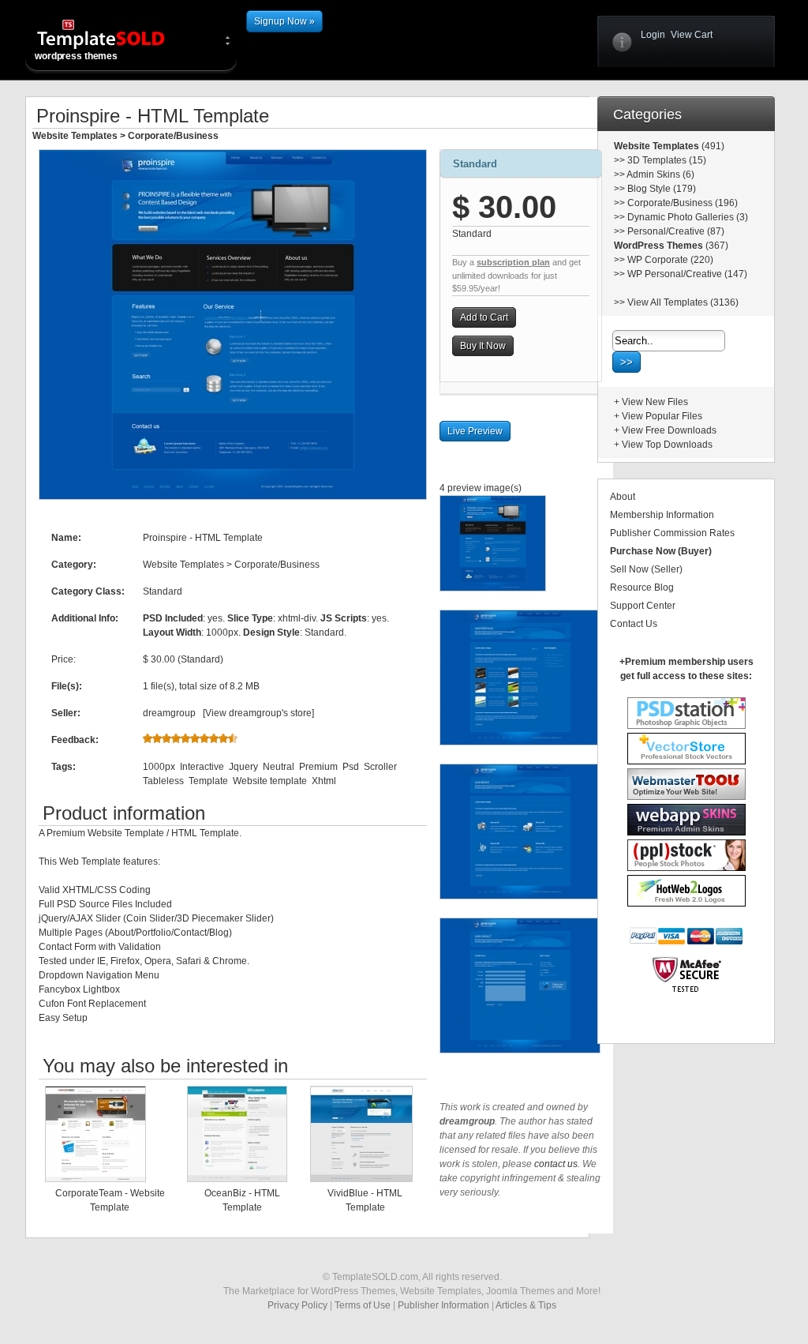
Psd (350, 766)
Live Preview (475, 431)
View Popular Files (662, 416)
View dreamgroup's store (258, 713)
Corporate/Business (173, 135)
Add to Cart (484, 317)
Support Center (642, 605)
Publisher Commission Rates (672, 533)
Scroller (380, 766)
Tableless (163, 781)
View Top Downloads (667, 444)
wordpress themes (76, 56)
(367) (715, 245)
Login (653, 34)
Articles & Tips (526, 1305)
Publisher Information (443, 1305)
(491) (711, 146)
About (622, 496)
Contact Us (633, 623)
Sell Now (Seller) (646, 569)
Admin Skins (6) (660, 174)
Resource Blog (642, 587)
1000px (159, 766)
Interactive (202, 766)
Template (208, 781)
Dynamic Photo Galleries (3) (687, 217)
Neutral (278, 766)
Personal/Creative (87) (675, 231)
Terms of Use (363, 1305)
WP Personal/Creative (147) (687, 274)
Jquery (243, 766)
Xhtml (324, 781)
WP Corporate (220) (670, 259)
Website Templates (75, 135)
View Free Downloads (669, 430)
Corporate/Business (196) (682, 202)
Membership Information (662, 514)
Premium (318, 766)
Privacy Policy (297, 1305)
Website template (270, 781)
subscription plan (513, 262)
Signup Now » (284, 21)
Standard (475, 164)
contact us (556, 1163)
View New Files (655, 401)
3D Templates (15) (666, 160)
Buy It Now (483, 345)
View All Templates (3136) (683, 302)
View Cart (692, 34)
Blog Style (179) (661, 188)
